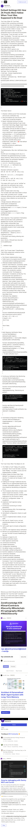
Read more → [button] (5, 712)
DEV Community (13, 734)
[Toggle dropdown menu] (26, 618)
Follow (14, 724)
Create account (22, 2)
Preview (13, 666)
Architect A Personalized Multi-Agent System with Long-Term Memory (12, 694)
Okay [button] (4, 825)
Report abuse (19, 670)
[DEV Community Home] (5, 2)
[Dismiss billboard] (26, 796)
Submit (6, 666)
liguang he (7, 5)
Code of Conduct (10, 670)
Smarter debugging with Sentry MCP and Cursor (13, 781)
